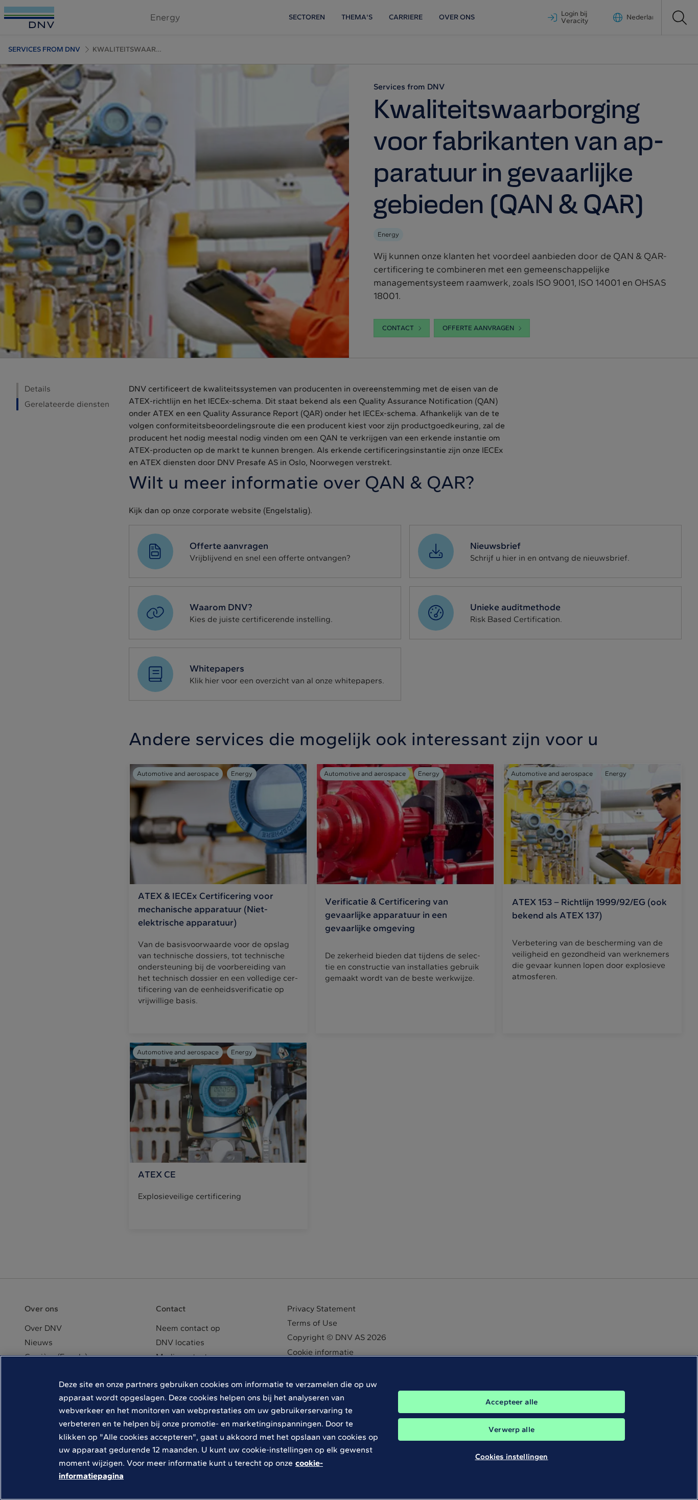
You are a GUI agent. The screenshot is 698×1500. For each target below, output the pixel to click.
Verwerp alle (511, 1429)
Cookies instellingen (511, 1456)
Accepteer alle (511, 1401)
